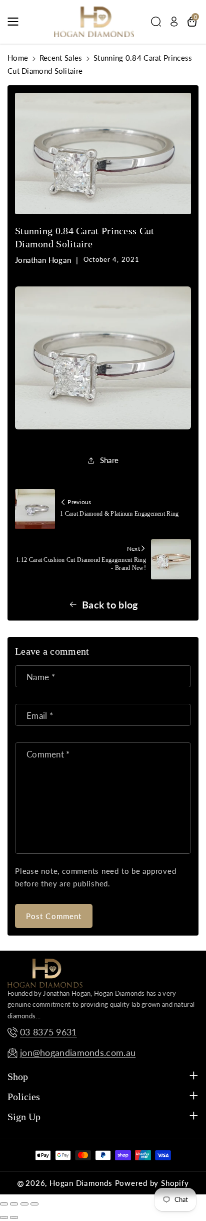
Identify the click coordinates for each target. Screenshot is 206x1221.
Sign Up (24, 1116)
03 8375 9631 (48, 1032)
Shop (18, 1076)
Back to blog (110, 604)
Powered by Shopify (152, 1182)
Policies (24, 1096)
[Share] (14, 1203)
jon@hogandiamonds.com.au (78, 1052)
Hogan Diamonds (81, 1182)
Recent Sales (61, 57)
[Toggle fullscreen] (24, 1203)
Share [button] (109, 460)
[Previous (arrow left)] (4, 1217)
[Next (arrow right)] (14, 1217)
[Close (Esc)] (4, 1203)
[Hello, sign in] (174, 21)
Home (18, 57)
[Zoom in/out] (34, 1203)
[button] (16, 21)
